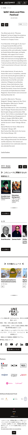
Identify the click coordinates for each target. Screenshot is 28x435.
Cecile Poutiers (5, 152)
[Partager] (2, 24)
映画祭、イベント (22, 24)
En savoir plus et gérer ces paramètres (11, 429)
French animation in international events (8, 281)
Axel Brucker (5, 239)
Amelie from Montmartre (5, 197)
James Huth (16, 239)
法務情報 (14, 411)
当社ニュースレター (15, 349)
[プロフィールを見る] (25, 2)
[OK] (14, 432)
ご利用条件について (14, 416)
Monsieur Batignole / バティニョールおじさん (16, 198)
